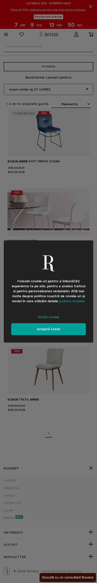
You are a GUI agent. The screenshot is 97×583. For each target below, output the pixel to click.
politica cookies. (72, 301)
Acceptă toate (48, 329)
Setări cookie (48, 317)
